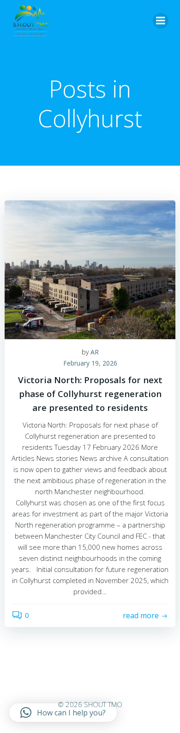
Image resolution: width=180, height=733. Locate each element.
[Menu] (160, 21)
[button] (63, 712)
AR (94, 352)
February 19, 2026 (90, 363)
